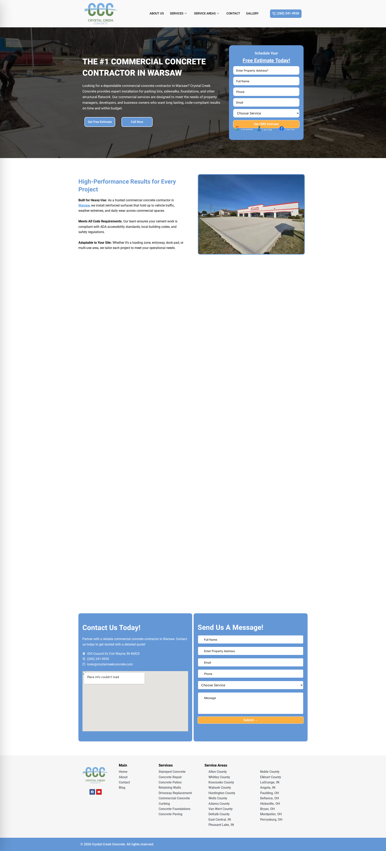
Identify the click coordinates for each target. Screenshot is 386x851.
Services (176, 13)
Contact (233, 13)
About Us (157, 13)
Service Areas (205, 13)
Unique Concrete (95, 803)
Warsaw (84, 205)
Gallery (252, 13)
